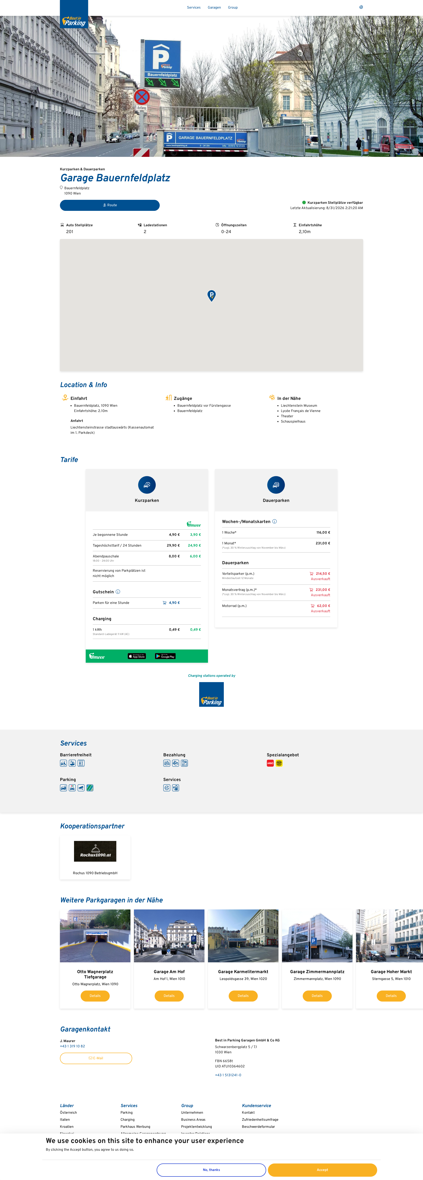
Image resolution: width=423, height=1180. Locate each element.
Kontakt (248, 1113)
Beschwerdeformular (258, 1127)
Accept (322, 1170)
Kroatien (67, 1127)
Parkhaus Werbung (135, 1127)
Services (194, 8)
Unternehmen (192, 1113)
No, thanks (211, 1170)
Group (233, 8)
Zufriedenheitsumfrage (260, 1120)
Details (95, 996)
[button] (211, 296)
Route (112, 205)
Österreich (68, 1113)
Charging (128, 1120)
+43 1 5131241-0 (228, 1075)
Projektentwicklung (196, 1127)
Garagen (214, 8)
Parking (127, 1113)
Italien (65, 1120)
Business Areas (193, 1120)
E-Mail (97, 1058)
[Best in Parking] (74, 14)
